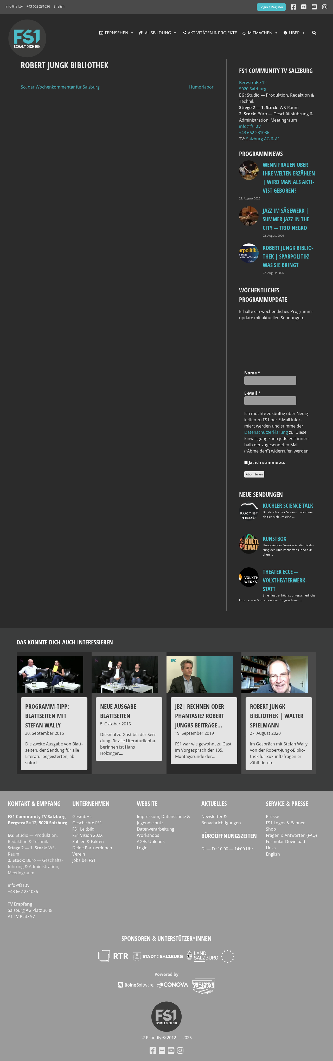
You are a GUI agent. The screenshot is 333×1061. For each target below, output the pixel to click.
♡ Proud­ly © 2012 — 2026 (166, 1037)
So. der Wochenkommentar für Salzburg (60, 87)
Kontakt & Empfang (34, 803)
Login (142, 848)
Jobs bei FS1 (83, 860)
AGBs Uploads (151, 841)
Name (252, 373)
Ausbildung (158, 33)
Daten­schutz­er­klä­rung (266, 432)
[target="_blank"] (325, 7)
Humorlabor (201, 87)
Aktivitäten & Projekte (212, 33)
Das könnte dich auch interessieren (65, 642)
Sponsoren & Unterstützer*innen (166, 938)
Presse (272, 816)
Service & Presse (287, 803)
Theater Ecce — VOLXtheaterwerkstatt (285, 580)
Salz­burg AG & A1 (263, 139)
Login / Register (271, 7)
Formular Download (285, 841)
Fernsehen (116, 33)
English (59, 6)
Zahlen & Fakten (88, 841)
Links (271, 848)
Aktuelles (214, 803)
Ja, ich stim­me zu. (266, 462)
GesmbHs (82, 816)
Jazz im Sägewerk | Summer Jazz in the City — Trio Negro (286, 218)
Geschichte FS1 (87, 823)
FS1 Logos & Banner (285, 823)
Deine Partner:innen (92, 848)
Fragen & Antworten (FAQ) (291, 835)
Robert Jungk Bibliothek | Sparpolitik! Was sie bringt (288, 256)
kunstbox (274, 538)
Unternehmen (91, 803)
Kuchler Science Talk (288, 505)
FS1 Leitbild (83, 829)
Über (294, 33)
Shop (271, 829)
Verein (78, 854)
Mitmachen (260, 33)
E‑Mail (252, 393)
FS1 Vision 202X (87, 835)
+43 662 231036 (38, 6)
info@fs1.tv (14, 6)
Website (147, 803)
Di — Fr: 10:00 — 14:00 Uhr (227, 849)
